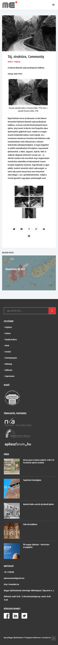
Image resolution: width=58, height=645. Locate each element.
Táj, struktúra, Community (26, 56)
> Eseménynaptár (10, 357)
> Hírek (6, 345)
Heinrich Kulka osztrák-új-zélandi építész (38, 504)
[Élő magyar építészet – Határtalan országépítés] (12, 551)
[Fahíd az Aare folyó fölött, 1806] (22, 202)
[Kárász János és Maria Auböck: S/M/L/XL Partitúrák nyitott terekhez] (12, 466)
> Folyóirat (8, 327)
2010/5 (10, 62)
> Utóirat (7, 333)
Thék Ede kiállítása (30, 524)
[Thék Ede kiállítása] (12, 531)
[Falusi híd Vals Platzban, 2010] (36, 202)
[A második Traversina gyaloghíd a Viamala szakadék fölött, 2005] (29, 213)
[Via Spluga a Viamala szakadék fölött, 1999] (36, 191)
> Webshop (8, 364)
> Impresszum (9, 376)
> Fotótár (7, 351)
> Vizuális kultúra (10, 339)
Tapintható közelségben (32, 480)
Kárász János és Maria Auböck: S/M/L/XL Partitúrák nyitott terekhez (38, 461)
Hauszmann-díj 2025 (15, 269)
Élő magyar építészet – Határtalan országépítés (36, 546)
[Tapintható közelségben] (12, 488)
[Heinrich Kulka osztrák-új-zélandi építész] (12, 511)
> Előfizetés (8, 370)
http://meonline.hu (11, 584)
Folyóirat (17, 62)
